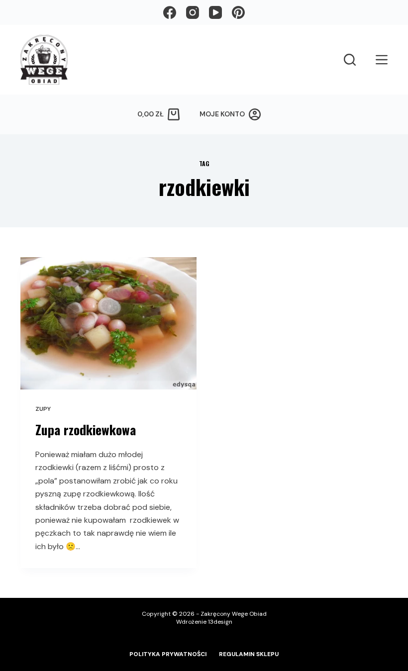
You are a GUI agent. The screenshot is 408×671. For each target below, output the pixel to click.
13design (220, 622)
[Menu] (382, 60)
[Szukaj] (350, 60)
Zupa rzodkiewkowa (85, 429)
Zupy (43, 409)
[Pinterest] (238, 12)
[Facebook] (169, 12)
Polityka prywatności (167, 654)
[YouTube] (215, 12)
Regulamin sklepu (249, 654)
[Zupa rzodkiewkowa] (108, 323)
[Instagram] (192, 12)
